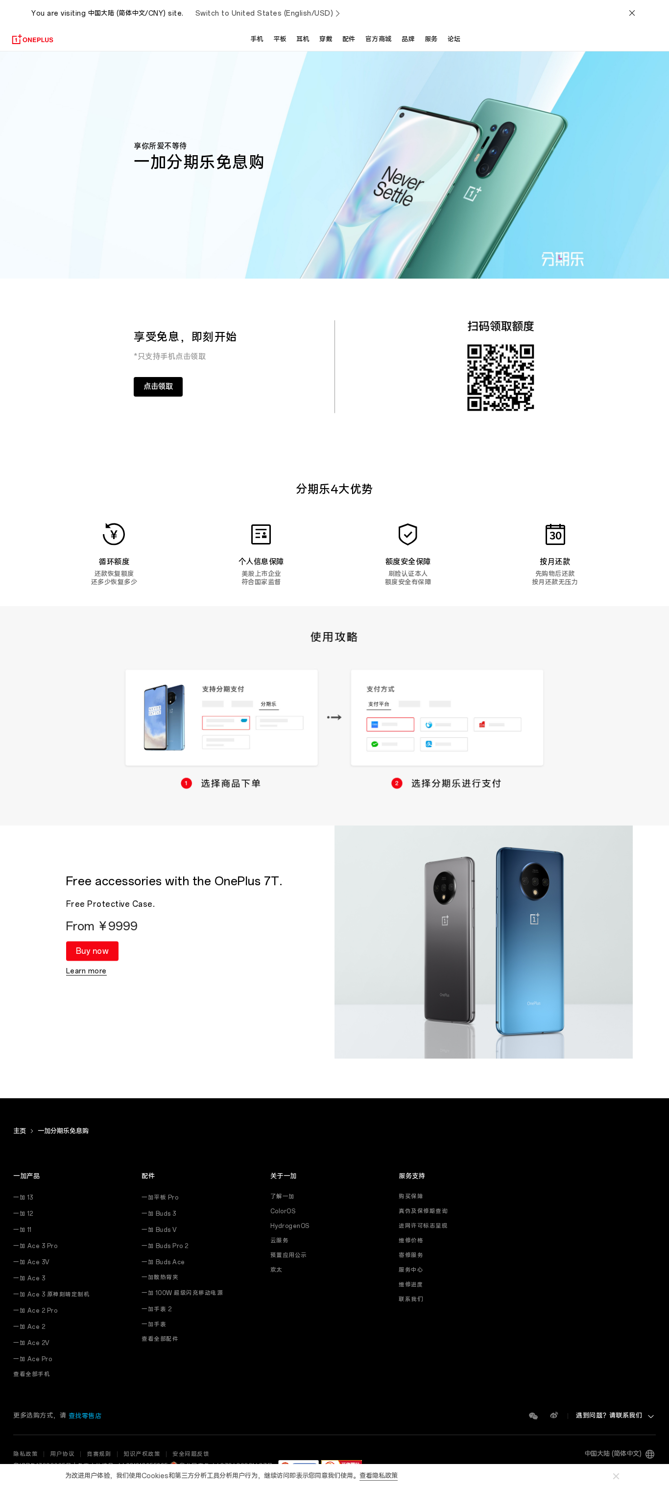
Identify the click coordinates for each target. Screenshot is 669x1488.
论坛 (454, 39)
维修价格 (411, 1240)
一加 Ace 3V (31, 1262)
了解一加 (282, 1196)
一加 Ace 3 (29, 1278)
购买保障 (411, 1196)
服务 (431, 39)
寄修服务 (411, 1255)
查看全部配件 (160, 1339)
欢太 (276, 1270)
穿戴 (326, 39)
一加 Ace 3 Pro (35, 1246)
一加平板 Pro (160, 1197)
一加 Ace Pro (32, 1359)
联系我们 (411, 1299)
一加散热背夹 (160, 1277)
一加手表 (154, 1324)
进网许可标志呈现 (423, 1226)
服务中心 (411, 1270)
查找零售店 (85, 1416)
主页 (19, 1131)
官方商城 (378, 39)
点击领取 (158, 386)
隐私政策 (25, 1454)
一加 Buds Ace (163, 1262)
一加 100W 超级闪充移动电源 (182, 1293)
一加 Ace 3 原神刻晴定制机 (51, 1294)
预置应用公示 (288, 1255)
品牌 (408, 39)
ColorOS (283, 1211)
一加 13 (23, 1197)
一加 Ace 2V (31, 1343)
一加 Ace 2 (29, 1326)
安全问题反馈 (190, 1454)
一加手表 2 (156, 1309)
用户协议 (62, 1454)
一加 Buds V (159, 1230)
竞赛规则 (99, 1454)
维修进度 (411, 1284)
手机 (256, 39)
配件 (349, 39)
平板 (280, 39)
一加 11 (22, 1230)
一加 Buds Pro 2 (165, 1246)
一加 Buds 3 (159, 1213)
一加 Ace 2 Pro (35, 1310)
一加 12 (23, 1213)
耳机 (303, 39)
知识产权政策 (141, 1454)
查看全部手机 (31, 1374)
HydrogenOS (290, 1226)
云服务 (279, 1240)
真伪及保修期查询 (423, 1211)
